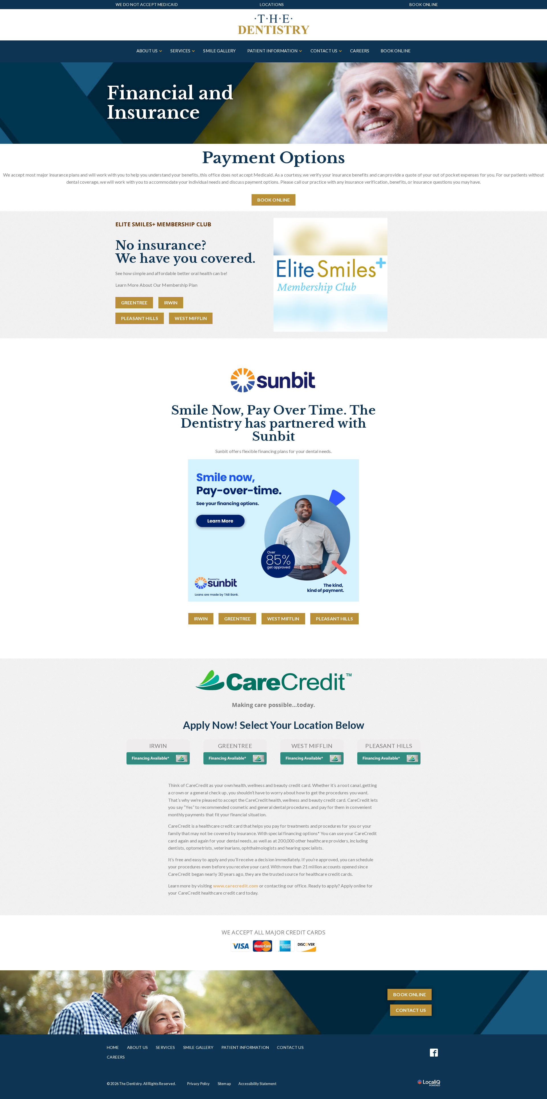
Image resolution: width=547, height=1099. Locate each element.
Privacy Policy (198, 1083)
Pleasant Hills (139, 318)
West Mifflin (191, 318)
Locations (271, 4)
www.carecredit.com (235, 885)
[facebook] (434, 1052)
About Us (137, 1047)
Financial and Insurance (170, 103)
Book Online (423, 5)
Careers (116, 1057)
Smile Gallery (198, 1047)
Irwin (171, 302)
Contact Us (411, 1010)
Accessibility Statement (257, 1083)
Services (165, 1047)
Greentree (134, 302)
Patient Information (245, 1047)
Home (113, 1047)
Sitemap (224, 1083)
